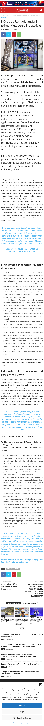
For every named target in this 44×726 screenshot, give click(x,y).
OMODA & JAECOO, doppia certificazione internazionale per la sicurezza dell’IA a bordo (36, 620)
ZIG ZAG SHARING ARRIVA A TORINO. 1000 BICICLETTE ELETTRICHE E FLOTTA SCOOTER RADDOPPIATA (34, 590)
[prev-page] (21, 628)
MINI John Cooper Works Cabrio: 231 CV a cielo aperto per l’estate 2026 (7, 620)
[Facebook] (3, 34)
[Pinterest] (14, 34)
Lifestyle (4, 666)
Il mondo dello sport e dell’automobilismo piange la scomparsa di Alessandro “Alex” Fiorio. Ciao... (21, 645)
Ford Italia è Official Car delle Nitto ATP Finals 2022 (9, 586)
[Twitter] (8, 34)
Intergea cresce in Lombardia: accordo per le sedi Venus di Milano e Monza (20, 673)
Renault (17, 568)
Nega (22, 712)
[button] (40, 684)
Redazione (6, 29)
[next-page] (23, 628)
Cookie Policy (17, 723)
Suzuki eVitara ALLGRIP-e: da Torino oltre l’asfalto (20, 664)
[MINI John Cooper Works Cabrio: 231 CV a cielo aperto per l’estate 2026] (7, 612)
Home (2, 15)
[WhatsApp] (19, 34)
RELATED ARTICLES (14, 603)
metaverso (10, 568)
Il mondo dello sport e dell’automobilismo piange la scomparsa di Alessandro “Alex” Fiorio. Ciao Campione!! (21, 621)
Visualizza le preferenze (22, 718)
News (7, 15)
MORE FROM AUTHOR (29, 603)
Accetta (22, 705)
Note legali (26, 723)
